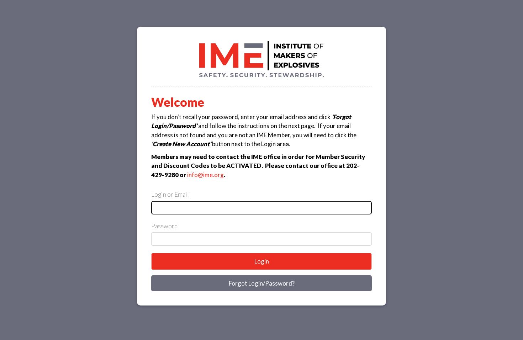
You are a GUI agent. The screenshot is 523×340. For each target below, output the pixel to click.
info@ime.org (205, 175)
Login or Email (170, 194)
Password (164, 226)
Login (261, 261)
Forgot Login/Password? (262, 283)
